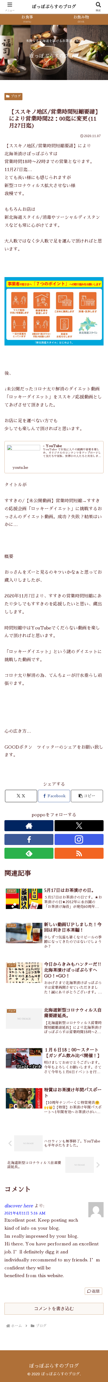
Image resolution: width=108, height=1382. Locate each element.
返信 (96, 1291)
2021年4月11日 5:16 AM (24, 1213)
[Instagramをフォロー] (79, 839)
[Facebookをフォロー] (28, 839)
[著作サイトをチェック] (28, 825)
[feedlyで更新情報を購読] (28, 853)
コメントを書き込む (54, 1308)
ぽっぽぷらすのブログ (54, 7)
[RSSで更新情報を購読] (79, 853)
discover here (18, 1206)
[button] (87, 796)
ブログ (16, 96)
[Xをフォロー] (79, 825)
